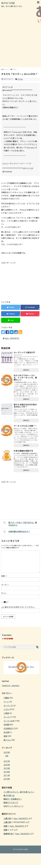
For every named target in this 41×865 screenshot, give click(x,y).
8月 (6, 756)
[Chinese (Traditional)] (12, 638)
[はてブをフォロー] (12, 332)
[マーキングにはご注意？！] (7, 430)
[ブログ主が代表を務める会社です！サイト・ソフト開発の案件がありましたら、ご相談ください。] (21, 673)
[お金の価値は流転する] (7, 455)
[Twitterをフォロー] (3, 332)
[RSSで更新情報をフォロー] (20, 332)
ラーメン (7, 717)
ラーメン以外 (9, 721)
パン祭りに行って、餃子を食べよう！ (19, 792)
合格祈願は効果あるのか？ (19, 531)
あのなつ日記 (8, 3)
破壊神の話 (8, 833)
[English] (5, 638)
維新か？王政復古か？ (13, 799)
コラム (20, 79)
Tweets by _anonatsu (10, 685)
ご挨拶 (6, 713)
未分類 (6, 732)
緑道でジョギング (11, 802)
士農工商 (7, 818)
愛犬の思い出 (9, 795)
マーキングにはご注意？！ (25, 426)
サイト (4, 593)
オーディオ (8, 705)
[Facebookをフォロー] (7, 332)
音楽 (5, 736)
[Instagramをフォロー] (16, 332)
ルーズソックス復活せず (24, 352)
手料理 (6, 724)
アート (6, 701)
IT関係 (6, 698)
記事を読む (26, 370)
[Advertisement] (20, 44)
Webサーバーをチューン (13, 806)
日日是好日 (8, 728)
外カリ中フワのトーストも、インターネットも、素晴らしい (25, 377)
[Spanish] (7, 638)
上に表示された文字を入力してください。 (18, 607)
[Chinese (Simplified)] (10, 638)
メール (5, 584)
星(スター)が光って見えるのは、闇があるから (22, 523)
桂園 (5, 826)
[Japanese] (3, 638)
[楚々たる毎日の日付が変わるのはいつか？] (7, 409)
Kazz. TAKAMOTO (12, 338)
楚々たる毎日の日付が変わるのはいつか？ (25, 405)
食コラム (7, 740)
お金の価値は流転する (23, 450)
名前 (4, 576)
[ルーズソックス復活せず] (7, 357)
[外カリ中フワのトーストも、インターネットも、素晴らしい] (7, 380)
